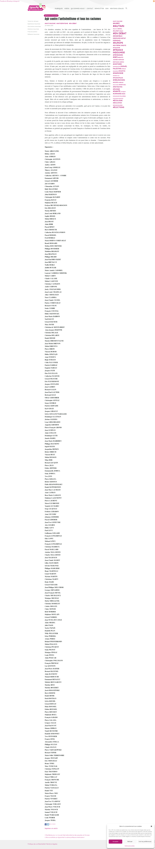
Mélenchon (119, 80)
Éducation (118, 103)
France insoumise (119, 51)
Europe (118, 42)
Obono (121, 82)
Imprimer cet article (51, 828)
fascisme (117, 48)
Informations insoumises (34, 26)
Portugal (123, 84)
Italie (124, 68)
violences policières (120, 96)
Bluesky (9, 1)
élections (119, 107)
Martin (122, 71)
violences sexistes (118, 98)
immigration (117, 66)
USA (123, 94)
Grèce (122, 62)
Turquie (123, 91)
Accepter (115, 841)
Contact (90, 8)
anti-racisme (51, 23)
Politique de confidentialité (36, 844)
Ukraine (117, 94)
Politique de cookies (130, 845)
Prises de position (32, 31)
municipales (118, 78)
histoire (118, 64)
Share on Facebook (46, 824)
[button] (151, 826)
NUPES (116, 82)
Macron (116, 71)
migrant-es (116, 75)
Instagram (16, 1)
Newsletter (99, 8)
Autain (119, 25)
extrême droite (120, 45)
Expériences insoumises (34, 24)
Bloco (115, 28)
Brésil (120, 28)
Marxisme (118, 73)
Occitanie (116, 84)
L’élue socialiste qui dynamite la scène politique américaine (64, 837)
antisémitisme (62, 23)
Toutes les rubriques (33, 21)
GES (116, 57)
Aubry (117, 23)
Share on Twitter (48, 824)
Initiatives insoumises (33, 29)
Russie (117, 89)
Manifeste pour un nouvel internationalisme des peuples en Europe (67, 835)
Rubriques (59, 8)
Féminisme (118, 55)
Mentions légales (117, 8)
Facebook (3, 1)
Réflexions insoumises (33, 34)
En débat (73, 23)
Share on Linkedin (52, 823)
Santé (117, 91)
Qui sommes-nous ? (78, 8)
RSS (154, 1)
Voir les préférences (145, 841)
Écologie (118, 100)
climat (116, 31)
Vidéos (66, 8)
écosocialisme (118, 105)
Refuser (129, 841)
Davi (121, 31)
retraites (118, 87)
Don (107, 8)
